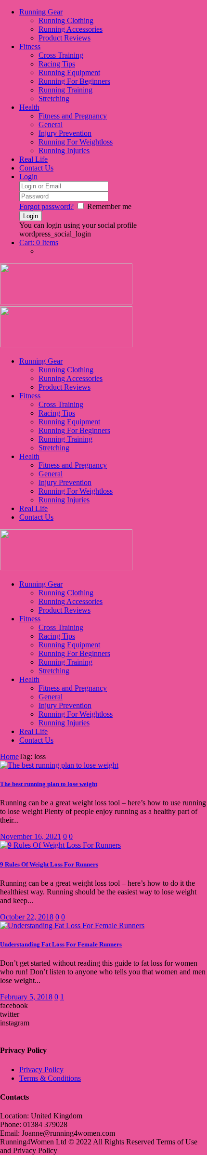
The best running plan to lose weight (48, 784)
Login (28, 176)
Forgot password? (46, 206)
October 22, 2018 (26, 917)
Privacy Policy (41, 1069)
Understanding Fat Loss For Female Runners (61, 944)
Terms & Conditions (50, 1078)
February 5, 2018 (26, 997)
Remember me (109, 206)
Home (9, 756)
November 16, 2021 (30, 836)
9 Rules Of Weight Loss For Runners (49, 864)
